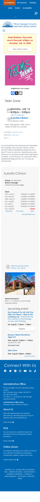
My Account (22, 3)
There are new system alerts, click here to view (19, 486)
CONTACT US (9, 470)
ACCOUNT (22, 476)
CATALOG (28, 474)
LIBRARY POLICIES (15, 472)
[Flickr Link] (15, 370)
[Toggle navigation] (3, 31)
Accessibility (27, 8)
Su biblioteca (9, 3)
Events (17, 8)
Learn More (7, 422)
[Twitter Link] (10, 370)
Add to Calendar (17, 115)
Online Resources (9, 460)
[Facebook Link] (5, 370)
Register (22, 329)
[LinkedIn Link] (30, 370)
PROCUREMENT (10, 476)
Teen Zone (15, 135)
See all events (30, 356)
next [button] (32, 211)
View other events (20, 49)
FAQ (5, 472)
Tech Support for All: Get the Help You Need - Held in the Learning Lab (20, 316)
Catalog (32, 3)
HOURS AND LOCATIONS (25, 470)
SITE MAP (30, 476)
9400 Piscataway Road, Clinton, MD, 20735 (20, 267)
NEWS (20, 478)
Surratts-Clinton (19, 117)
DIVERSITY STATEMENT (15, 474)
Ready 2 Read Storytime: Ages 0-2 (19, 336)
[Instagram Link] (20, 370)
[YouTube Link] (25, 370)
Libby (10, 8)
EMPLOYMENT (29, 472)
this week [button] (19, 211)
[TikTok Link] (35, 370)
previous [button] (9, 211)
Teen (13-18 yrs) (17, 132)
